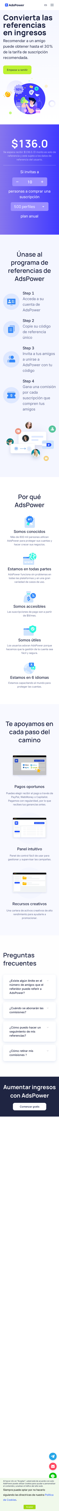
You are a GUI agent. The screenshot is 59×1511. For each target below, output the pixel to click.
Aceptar (29, 1507)
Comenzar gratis (29, 1106)
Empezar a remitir (17, 69)
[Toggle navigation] (52, 5)
